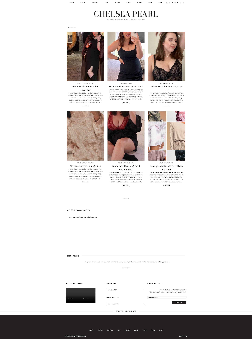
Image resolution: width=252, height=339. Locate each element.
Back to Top (183, 336)
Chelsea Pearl (126, 14)
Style (79, 83)
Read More (85, 105)
